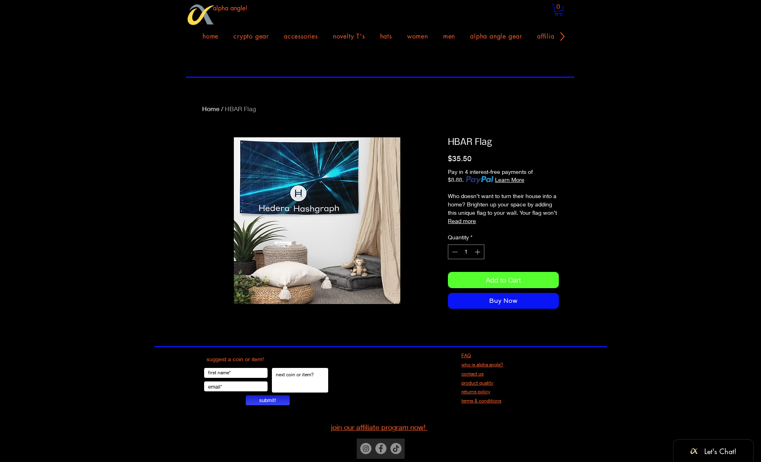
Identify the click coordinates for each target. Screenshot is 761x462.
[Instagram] (365, 448)
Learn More (509, 179)
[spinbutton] (466, 252)
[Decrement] (454, 252)
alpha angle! (230, 8)
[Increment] (478, 252)
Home (211, 108)
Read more (462, 221)
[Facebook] (380, 448)
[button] (559, 9)
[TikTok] (396, 448)
